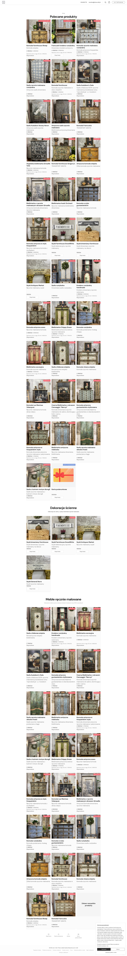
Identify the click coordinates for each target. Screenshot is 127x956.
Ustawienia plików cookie (79, 950)
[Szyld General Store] (38, 567)
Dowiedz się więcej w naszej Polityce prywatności (108, 944)
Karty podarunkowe (78, 936)
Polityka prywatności (46, 950)
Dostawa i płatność (57, 950)
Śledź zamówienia (58, 936)
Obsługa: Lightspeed (63, 952)
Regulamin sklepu (37, 950)
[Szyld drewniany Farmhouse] (88, 229)
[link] (111, 952)
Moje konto (48, 936)
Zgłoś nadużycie (90, 950)
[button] (3, 2)
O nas (71, 950)
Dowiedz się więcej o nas (102, 945)
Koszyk (68, 936)
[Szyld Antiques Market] (38, 271)
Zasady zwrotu (65, 950)
